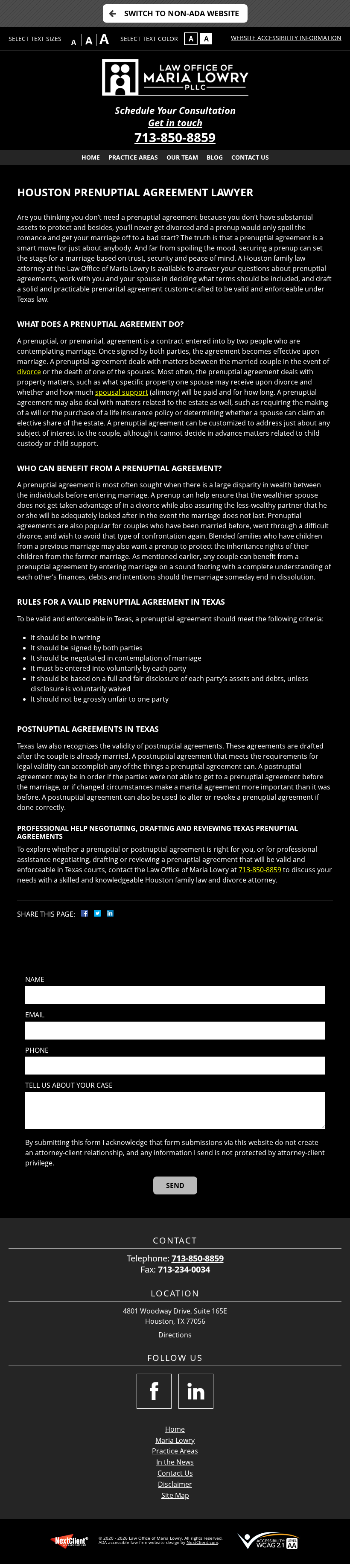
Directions (175, 1335)
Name (34, 979)
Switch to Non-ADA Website (181, 13)
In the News (175, 1462)
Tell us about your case (69, 1085)
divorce (29, 371)
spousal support (121, 392)
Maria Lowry (175, 1440)
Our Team (182, 157)
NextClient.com (202, 1542)
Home (91, 157)
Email (34, 1015)
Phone (37, 1050)
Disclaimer (175, 1484)
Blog (215, 157)
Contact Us (250, 157)
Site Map (175, 1495)
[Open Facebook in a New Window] (154, 1391)
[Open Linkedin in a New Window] (195, 1391)
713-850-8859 (175, 137)
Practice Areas (133, 157)
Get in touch (175, 122)
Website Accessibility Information (286, 38)
